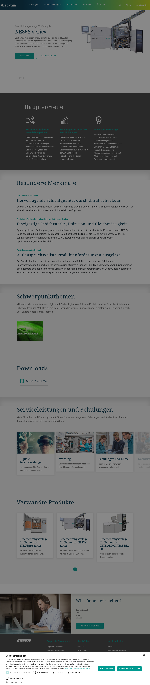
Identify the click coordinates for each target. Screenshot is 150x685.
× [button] (147, 655)
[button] (50, 682)
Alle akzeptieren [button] (106, 668)
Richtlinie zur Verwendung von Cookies (77, 668)
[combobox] (144, 655)
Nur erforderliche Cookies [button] (129, 668)
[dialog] (75, 668)
